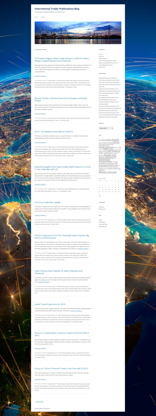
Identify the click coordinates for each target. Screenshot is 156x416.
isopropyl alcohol (56, 288)
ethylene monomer (75, 315)
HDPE (64, 82)
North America (106, 157)
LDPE (67, 82)
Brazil (105, 143)
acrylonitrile (72, 253)
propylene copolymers (76, 85)
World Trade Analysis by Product (107, 60)
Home (36, 17)
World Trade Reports (65, 321)
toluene (76, 291)
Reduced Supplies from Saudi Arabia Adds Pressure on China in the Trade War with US (63, 167)
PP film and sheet (82, 153)
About (43, 17)
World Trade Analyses (58, 87)
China (68, 118)
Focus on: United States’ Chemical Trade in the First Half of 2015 (62, 334)
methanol (59, 151)
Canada (109, 143)
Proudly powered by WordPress (42, 408)
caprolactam (84, 253)
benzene (81, 147)
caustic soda (38, 149)
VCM (51, 87)
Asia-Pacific (112, 139)
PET (82, 151)
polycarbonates (82, 82)
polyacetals (50, 153)
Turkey (56, 120)
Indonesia (115, 149)
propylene (66, 85)
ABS (63, 80)
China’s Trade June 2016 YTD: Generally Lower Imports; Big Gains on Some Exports (62, 236)
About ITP (101, 56)
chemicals (66, 80)
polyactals (37, 319)
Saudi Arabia (86, 118)
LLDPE (71, 82)
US (57, 191)
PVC (84, 85)
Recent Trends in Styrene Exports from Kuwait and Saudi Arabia (61, 99)
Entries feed (102, 222)
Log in (100, 220)
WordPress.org (103, 226)
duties (69, 220)
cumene (37, 255)
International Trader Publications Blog (57, 8)
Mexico (101, 155)
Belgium (64, 118)
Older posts (39, 401)
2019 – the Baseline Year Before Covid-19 (54, 131)
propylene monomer (76, 319)
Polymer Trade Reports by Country (108, 63)
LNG (52, 151)
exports (101, 149)
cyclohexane (45, 149)
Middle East (110, 155)
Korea (104, 151)
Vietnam (102, 170)
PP (71, 257)
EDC (71, 80)
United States (112, 168)
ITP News (101, 207)
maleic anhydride (73, 288)
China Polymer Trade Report (106, 144)
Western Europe (108, 172)
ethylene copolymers (83, 80)
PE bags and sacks (66, 222)
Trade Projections (39, 321)
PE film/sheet (76, 151)
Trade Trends (51, 80)
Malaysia (80, 118)
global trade (59, 82)
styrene (47, 87)
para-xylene (55, 355)
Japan (101, 151)
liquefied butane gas (80, 149)
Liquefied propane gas (41, 151)
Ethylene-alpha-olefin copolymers (44, 82)
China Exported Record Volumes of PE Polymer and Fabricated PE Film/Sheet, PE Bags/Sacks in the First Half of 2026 (110, 115)
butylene (86, 147)
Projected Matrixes (58, 85)
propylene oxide (70, 386)
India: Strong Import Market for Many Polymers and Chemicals (58, 272)
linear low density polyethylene (52, 222)
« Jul (100, 196)
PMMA (75, 82)
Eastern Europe (106, 147)
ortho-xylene (52, 386)
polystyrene (49, 85)
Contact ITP (102, 67)
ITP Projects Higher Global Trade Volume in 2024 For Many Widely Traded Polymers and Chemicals (62, 59)
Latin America (113, 151)
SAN (43, 87)
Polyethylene (104, 159)
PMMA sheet (86, 317)
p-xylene (70, 151)
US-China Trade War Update (47, 202)
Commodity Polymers (104, 145)
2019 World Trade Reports (68, 147)
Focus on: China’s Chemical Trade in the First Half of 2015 (61, 368)
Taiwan (110, 166)
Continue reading (41, 76)
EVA (54, 82)
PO (54, 257)
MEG (55, 151)
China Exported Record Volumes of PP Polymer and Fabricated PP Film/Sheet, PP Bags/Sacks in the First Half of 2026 (110, 108)
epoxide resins (55, 149)
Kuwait (75, 118)
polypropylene (42, 85)
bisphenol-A (85, 286)
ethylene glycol (81, 220)
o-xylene (65, 151)
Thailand (61, 388)
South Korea (50, 388)
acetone (66, 253)
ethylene (75, 80)
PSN (39, 259)
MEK (70, 317)
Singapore (117, 165)
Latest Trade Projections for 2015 (50, 304)
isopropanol (54, 317)
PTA (44, 259)
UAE (70, 388)
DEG (66, 189)
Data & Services (103, 58)
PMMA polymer (78, 317)
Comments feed (103, 224)
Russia (101, 165)
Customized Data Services (106, 65)
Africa (103, 140)
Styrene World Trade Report (46, 120)
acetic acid (67, 286)
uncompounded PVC (50, 321)
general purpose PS (42, 317)
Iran (120, 149)
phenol (40, 153)
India (71, 118)
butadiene (64, 220)
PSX (51, 155)
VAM (74, 355)
